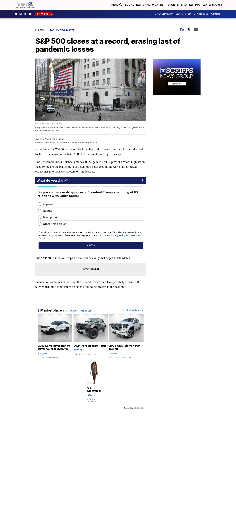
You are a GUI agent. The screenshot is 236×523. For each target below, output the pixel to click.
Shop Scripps (191, 4)
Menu (115, 4)
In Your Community (163, 14)
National (143, 4)
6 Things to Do (201, 14)
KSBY (26, 14)
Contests (215, 14)
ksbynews (16, 14)
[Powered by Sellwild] (139, 408)
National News (62, 29)
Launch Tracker (183, 14)
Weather (158, 4)
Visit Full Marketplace (133, 310)
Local (129, 4)
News (39, 29)
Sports (173, 4)
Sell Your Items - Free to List (77, 311)
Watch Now (212, 4)
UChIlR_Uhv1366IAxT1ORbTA (31, 14)
